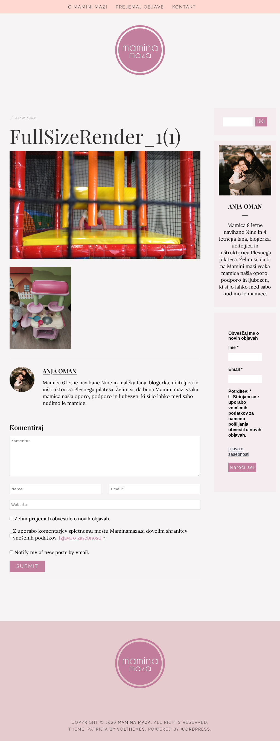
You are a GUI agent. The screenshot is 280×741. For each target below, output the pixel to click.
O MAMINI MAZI (87, 7)
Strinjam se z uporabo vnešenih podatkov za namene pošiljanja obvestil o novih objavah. (244, 415)
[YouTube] (149, 707)
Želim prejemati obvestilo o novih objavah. (61, 518)
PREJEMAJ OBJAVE (140, 7)
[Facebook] (130, 707)
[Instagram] (140, 707)
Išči (261, 121)
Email (235, 369)
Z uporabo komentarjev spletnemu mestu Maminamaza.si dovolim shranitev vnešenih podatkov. (100, 534)
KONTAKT (184, 7)
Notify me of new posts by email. (51, 552)
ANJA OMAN (60, 371)
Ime (233, 347)
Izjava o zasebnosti (80, 538)
